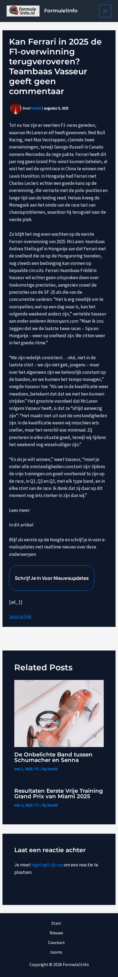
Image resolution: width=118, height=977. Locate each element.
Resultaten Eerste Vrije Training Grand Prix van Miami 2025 (58, 793)
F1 (38, 768)
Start (56, 923)
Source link (20, 616)
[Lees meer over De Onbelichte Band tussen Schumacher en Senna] (59, 713)
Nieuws (56, 932)
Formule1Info (61, 11)
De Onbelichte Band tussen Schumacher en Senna (53, 757)
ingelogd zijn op (47, 865)
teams (56, 952)
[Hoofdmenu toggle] (105, 11)
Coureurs (56, 942)
